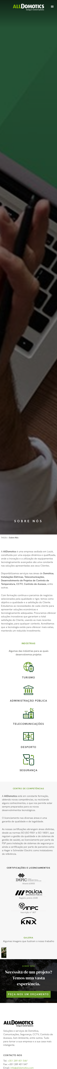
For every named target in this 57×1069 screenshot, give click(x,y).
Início (4, 537)
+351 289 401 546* (18, 1060)
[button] (52, 6)
